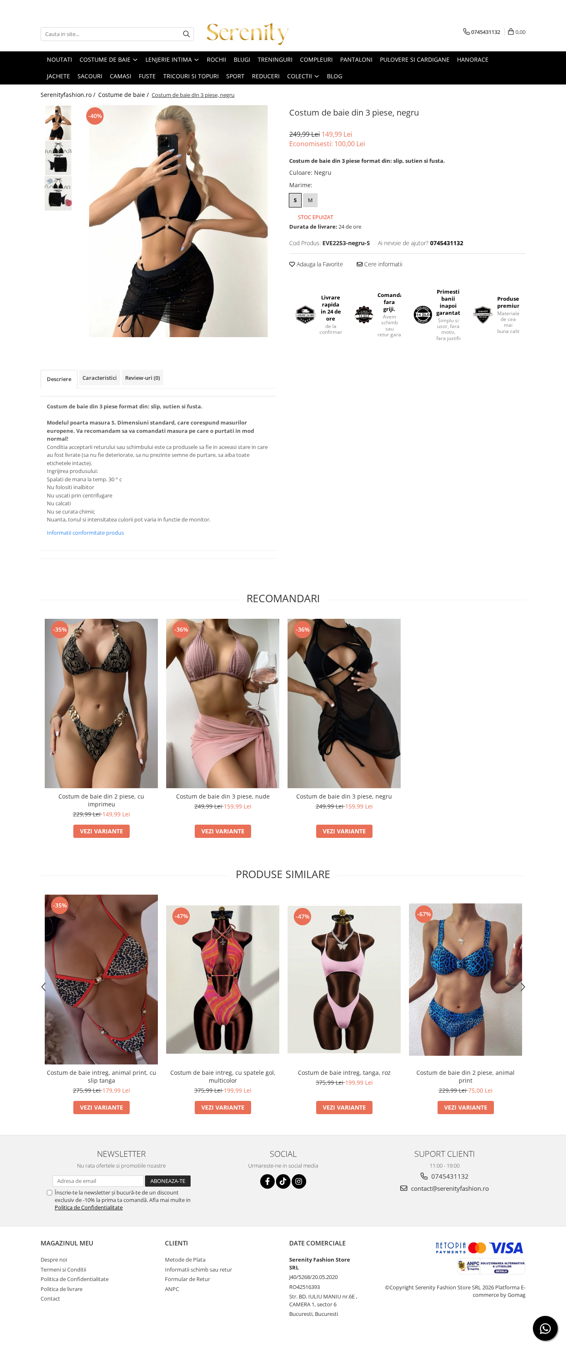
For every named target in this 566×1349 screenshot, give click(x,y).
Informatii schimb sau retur (198, 1269)
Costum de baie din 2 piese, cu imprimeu (101, 800)
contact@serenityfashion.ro (449, 1188)
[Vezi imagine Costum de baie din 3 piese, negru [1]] (58, 158)
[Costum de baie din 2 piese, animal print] (465, 979)
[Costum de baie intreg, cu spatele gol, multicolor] (222, 979)
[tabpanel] (178, 221)
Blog (334, 76)
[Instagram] (299, 1181)
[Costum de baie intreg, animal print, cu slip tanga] (101, 979)
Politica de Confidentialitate (89, 1207)
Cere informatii (382, 264)
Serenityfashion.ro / (69, 95)
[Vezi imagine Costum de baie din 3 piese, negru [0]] (58, 123)
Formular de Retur (187, 1279)
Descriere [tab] (59, 379)
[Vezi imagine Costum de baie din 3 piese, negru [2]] (58, 193)
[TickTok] (283, 1181)
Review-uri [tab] (142, 377)
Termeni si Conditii (63, 1269)
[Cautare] (186, 34)
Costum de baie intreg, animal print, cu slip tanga (101, 1076)
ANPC (172, 1289)
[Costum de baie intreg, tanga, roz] (344, 979)
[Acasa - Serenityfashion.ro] (247, 34)
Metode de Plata (185, 1259)
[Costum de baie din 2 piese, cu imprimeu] (101, 704)
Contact (50, 1298)
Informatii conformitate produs (85, 532)
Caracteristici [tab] (99, 377)
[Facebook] (267, 1181)
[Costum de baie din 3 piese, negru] (178, 221)
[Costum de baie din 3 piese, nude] (222, 704)
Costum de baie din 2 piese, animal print (465, 1076)
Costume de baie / (124, 95)
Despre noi (54, 1259)
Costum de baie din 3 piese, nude (223, 796)
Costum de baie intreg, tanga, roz (344, 1072)
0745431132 (449, 1176)
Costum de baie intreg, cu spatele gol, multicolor (223, 1076)
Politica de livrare (61, 1289)
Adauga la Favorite (319, 264)
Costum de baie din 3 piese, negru (344, 796)
